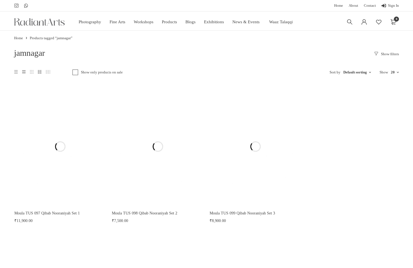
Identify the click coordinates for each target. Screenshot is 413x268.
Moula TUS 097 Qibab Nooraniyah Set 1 (47, 213)
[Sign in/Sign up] (364, 22)
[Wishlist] (378, 22)
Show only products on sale (102, 72)
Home (338, 5)
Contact (370, 5)
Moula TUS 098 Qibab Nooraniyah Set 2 (144, 213)
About (353, 5)
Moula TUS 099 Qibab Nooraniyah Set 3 (242, 213)
